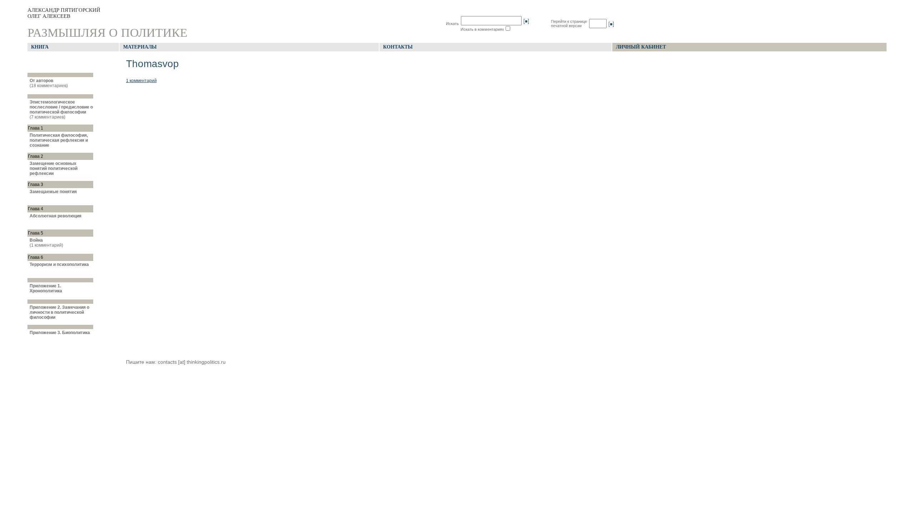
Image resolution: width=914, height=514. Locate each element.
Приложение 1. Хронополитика (46, 288)
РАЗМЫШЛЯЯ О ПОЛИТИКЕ (107, 32)
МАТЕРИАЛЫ (140, 47)
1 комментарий (141, 80)
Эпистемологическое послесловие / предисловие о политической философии (61, 107)
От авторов (41, 80)
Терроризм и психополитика (59, 264)
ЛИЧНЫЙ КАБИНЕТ (641, 47)
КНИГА (40, 47)
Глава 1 (35, 128)
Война (36, 240)
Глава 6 (35, 257)
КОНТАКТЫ (398, 47)
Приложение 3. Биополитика (60, 332)
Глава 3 (35, 184)
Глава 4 (35, 208)
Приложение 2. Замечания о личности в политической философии (59, 312)
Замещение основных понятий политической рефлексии (53, 168)
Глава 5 (35, 233)
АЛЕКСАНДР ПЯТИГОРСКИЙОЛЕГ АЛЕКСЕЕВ (63, 13)
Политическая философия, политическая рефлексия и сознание (59, 140)
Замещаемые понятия (53, 191)
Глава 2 (35, 156)
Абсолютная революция (55, 215)
